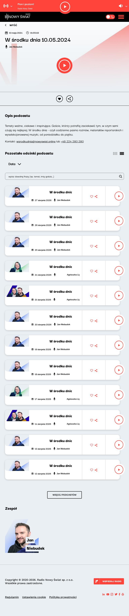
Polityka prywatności (63, 597)
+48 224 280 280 (72, 141)
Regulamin (12, 597)
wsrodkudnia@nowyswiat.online (36, 141)
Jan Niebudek (15, 46)
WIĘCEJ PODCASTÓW (64, 494)
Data (11, 163)
